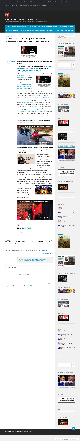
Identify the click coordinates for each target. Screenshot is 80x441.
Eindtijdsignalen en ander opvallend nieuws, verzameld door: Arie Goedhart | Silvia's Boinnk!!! (32, 260)
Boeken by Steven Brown (66, 1)
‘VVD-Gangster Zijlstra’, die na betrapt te (30, 102)
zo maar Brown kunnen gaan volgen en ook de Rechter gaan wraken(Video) (24, 86)
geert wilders (9, 36)
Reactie (48, 283)
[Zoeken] (73, 65)
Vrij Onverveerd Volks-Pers (53, 1)
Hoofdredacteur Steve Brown (16, 1)
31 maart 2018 (11, 61)
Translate (68, 37)
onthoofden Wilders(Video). (33, 122)
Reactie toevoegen (46, 253)
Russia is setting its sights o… (67, 212)
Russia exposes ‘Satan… (66, 208)
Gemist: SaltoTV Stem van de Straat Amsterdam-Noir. (35, 1)
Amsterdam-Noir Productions (40, 5)
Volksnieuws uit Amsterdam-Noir (21, 20)
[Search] (74, 9)
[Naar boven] (73, 428)
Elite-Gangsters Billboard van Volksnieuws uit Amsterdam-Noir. (19, 5)
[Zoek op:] (66, 65)
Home (7, 1)
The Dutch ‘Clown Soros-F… (68, 226)
